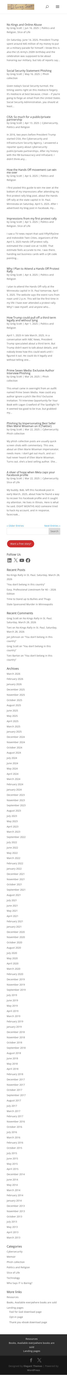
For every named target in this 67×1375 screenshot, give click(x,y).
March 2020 (13, 968)
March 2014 (13, 1190)
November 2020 (16, 937)
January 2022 (14, 868)
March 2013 (13, 1237)
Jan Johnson (13, 637)
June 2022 (12, 847)
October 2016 (14, 1126)
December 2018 (16, 1032)
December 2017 (16, 1079)
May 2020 (12, 958)
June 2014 (12, 1179)
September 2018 (16, 1047)
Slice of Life (23, 32)
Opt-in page (16, 1317)
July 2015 (12, 1153)
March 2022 (13, 858)
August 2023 (14, 810)
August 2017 (14, 1100)
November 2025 (16, 694)
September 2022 (16, 837)
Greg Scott (16, 28)
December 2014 (16, 1174)
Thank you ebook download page (28, 1322)
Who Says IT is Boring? (19, 1283)
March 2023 (13, 831)
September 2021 (16, 889)
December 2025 (16, 689)
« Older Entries (15, 525)
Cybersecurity (50, 123)
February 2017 (15, 1116)
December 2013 (16, 1205)
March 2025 (13, 726)
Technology (13, 1278)
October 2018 (14, 1042)
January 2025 (14, 731)
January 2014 (14, 1200)
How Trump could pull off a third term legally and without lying (31, 319)
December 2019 (16, 979)
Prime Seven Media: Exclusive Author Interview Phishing (30, 372)
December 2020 (16, 932)
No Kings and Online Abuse (24, 25)
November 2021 (16, 879)
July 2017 (12, 1105)
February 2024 (15, 784)
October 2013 (14, 1216)
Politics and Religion (18, 127)
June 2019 (12, 1000)
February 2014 (15, 1195)
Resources (13, 1297)
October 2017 (14, 1089)
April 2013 (12, 1232)
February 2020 (15, 974)
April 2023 (12, 826)
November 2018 (16, 1037)
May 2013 (12, 1227)
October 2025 (14, 700)
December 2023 (16, 794)
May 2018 (12, 1063)
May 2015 (12, 1163)
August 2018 (14, 1053)
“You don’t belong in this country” (26, 584)
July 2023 (12, 816)
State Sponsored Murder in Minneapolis (30, 604)
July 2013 (12, 1221)
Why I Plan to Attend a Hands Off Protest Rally (33, 270)
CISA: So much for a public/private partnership (29, 118)
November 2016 (16, 1121)
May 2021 (12, 910)
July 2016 (12, 1132)
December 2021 (16, 874)
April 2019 (12, 1011)
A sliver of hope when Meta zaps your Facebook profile (31, 473)
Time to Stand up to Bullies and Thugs (29, 599)
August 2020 (14, 947)
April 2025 (12, 721)
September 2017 (16, 1095)
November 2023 (16, 800)
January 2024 (14, 789)
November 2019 (16, 984)
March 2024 (13, 779)
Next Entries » (52, 525)
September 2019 (16, 989)
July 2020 (12, 953)
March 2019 (13, 1016)
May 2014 (12, 1184)
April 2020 (12, 963)
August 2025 (14, 705)
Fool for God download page (25, 1311)
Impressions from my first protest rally (32, 218)
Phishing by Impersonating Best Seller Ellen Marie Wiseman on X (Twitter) (31, 424)
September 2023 (16, 805)
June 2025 (12, 710)
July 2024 (12, 758)
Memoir (11, 1256)
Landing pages (15, 1307)
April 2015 (12, 1169)
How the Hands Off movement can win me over (32, 171)
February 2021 (15, 921)
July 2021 (12, 900)
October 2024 (14, 747)
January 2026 (14, 684)
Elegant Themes (33, 1366)
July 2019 (12, 995)
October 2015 (14, 1147)
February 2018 (15, 1074)
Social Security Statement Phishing (29, 71)
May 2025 (12, 715)
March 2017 (13, 1111)
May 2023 (12, 821)
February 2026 (15, 678)
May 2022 (12, 852)
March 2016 (13, 1137)
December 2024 (16, 736)
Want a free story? (20, 543)
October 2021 (14, 884)
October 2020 (14, 942)
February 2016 (15, 1142)
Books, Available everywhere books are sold (32, 1302)
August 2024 (14, 752)
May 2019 (12, 1005)
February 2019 (15, 1021)
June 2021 (12, 905)
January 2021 (14, 926)
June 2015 (12, 1158)
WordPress (33, 1370)
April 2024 (12, 773)
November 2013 (16, 1211)
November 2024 (16, 742)
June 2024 (12, 763)
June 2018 (12, 1058)
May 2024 (12, 768)
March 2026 (13, 673)
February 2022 (15, 863)
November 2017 (16, 1084)
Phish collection (16, 433)
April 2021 (12, 916)
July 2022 (12, 842)
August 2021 (14, 895)
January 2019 (14, 1026)
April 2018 (12, 1068)
